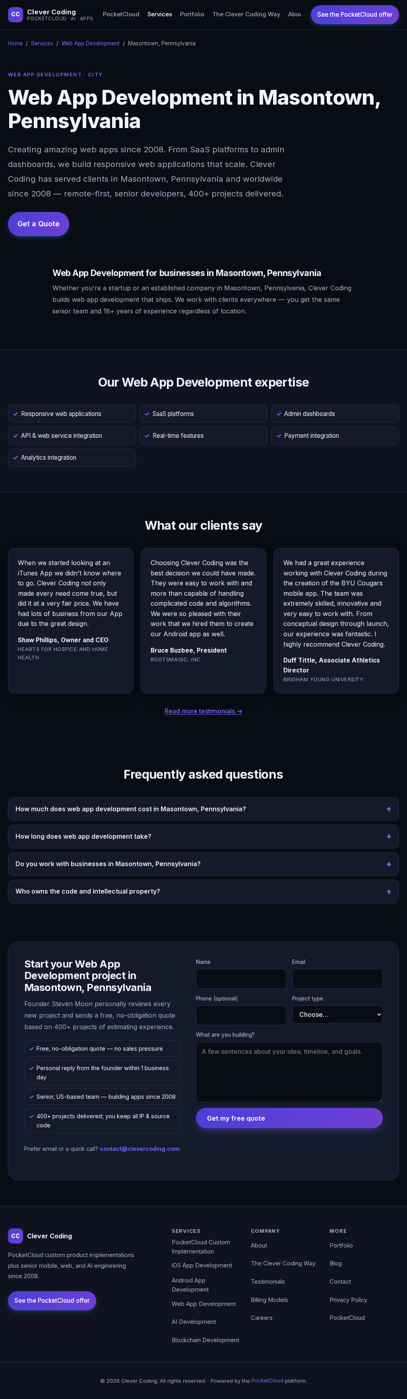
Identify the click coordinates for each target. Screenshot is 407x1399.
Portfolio (192, 14)
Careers (262, 1317)
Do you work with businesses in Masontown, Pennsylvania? (108, 864)
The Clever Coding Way (246, 14)
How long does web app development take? (83, 836)
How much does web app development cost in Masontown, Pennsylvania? (131, 809)
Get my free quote (236, 1118)
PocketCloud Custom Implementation (201, 1247)
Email (298, 962)
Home (15, 43)
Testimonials (268, 1281)
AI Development (194, 1321)
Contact (340, 1281)
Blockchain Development (205, 1340)
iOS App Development (202, 1265)
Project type (307, 998)
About (296, 14)
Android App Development (190, 1285)
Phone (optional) (217, 998)
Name (203, 962)
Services (159, 14)
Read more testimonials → (203, 711)
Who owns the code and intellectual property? (88, 891)
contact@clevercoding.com (140, 1148)
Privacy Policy (348, 1300)
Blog (335, 1263)
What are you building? (225, 1035)
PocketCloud (121, 14)
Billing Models (269, 1300)
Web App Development (91, 43)
